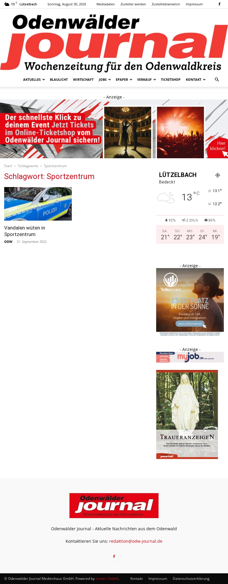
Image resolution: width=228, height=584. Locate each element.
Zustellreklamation (166, 4)
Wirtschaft (83, 79)
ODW (8, 241)
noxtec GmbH (107, 578)
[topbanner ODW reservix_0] (114, 128)
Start (8, 165)
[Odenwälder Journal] (114, 40)
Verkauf (144, 79)
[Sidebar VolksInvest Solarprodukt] (190, 334)
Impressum (194, 4)
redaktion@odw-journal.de (135, 541)
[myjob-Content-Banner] (190, 361)
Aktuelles (32, 79)
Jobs (103, 79)
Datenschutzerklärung (191, 578)
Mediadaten (105, 4)
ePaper (122, 79)
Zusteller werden (133, 4)
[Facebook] (219, 4)
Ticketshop (170, 79)
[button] (217, 80)
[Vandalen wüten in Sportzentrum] (38, 204)
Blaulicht (59, 79)
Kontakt (193, 79)
